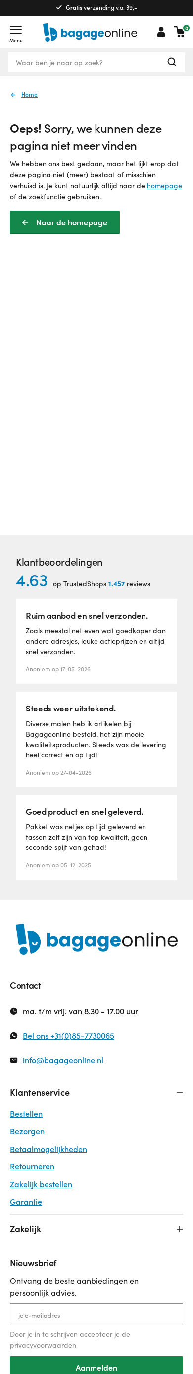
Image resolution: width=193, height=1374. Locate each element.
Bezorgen (27, 1131)
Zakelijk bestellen (41, 1184)
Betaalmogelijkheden (48, 1149)
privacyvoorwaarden (43, 1345)
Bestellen (26, 1113)
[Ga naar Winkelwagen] (179, 31)
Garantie (26, 1202)
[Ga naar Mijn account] (161, 32)
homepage (164, 185)
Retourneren (32, 1166)
